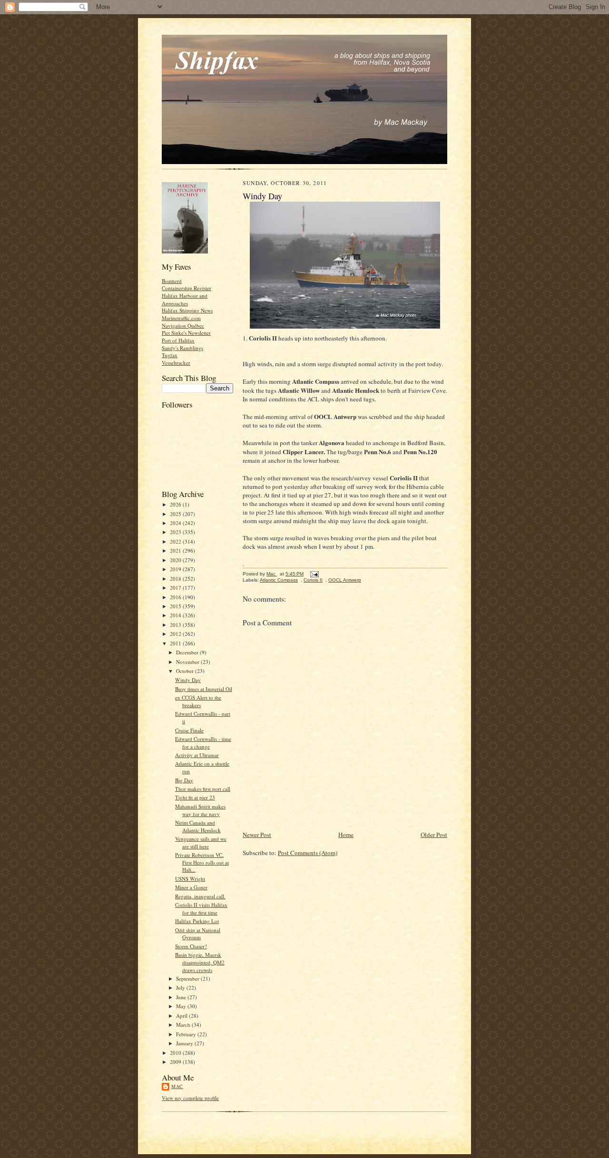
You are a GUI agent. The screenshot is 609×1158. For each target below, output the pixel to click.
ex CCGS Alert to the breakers (198, 701)
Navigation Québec (183, 325)
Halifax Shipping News (187, 310)
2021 (176, 550)
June (181, 997)
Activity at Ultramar (197, 755)
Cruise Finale (189, 730)
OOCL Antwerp (344, 580)
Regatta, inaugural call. (200, 896)
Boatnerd (172, 280)
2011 (176, 643)
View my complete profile (190, 1097)
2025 (176, 513)
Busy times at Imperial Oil (203, 688)
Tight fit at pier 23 (195, 797)
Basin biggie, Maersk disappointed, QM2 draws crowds (200, 962)
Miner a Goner (191, 887)
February (186, 1034)
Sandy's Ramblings (182, 347)
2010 (176, 1052)
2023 (176, 531)
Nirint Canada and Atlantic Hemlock (198, 826)
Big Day (184, 780)
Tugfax (169, 355)
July (181, 987)
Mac (177, 1086)
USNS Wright (190, 878)
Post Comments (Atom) (307, 852)
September (188, 978)
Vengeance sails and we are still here (200, 842)
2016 (176, 597)
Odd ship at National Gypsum (197, 933)
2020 (176, 560)
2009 (176, 1061)
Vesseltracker (176, 362)
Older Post (434, 834)
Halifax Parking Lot (197, 920)
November (188, 661)
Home (346, 834)
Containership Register (186, 288)
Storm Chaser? (191, 946)
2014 (176, 615)
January (185, 1043)
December (188, 652)
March (184, 1024)
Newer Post (257, 834)
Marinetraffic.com (181, 317)
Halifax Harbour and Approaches (184, 299)
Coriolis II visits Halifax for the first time (201, 908)
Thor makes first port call (202, 788)
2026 (176, 504)
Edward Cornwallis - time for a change (203, 742)
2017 (176, 587)
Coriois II (313, 580)
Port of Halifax (178, 340)
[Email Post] (314, 573)
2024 (176, 522)
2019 (176, 569)
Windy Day (188, 679)
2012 (176, 633)
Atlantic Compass (279, 580)
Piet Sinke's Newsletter (186, 332)
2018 (176, 578)
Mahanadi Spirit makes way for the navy (200, 810)
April (182, 1015)
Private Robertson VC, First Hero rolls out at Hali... (202, 862)
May (181, 1006)
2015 (176, 606)
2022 (176, 541)
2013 (176, 624)
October (185, 670)
